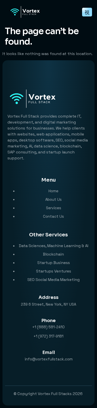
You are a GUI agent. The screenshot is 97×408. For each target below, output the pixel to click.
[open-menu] (87, 12)
